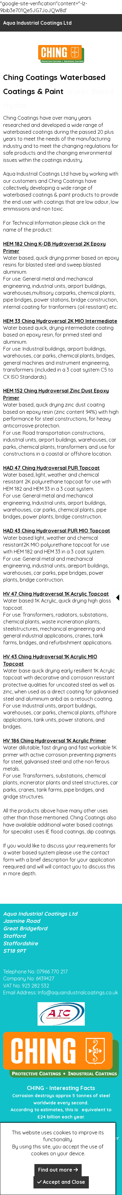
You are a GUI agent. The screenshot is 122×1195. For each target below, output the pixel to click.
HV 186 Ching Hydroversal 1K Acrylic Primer (54, 741)
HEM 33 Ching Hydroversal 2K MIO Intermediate (60, 321)
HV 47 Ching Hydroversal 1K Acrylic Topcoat (56, 594)
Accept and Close (63, 1182)
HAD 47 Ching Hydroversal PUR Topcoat (51, 468)
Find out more (56, 1170)
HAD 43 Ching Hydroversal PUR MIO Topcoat (56, 531)
